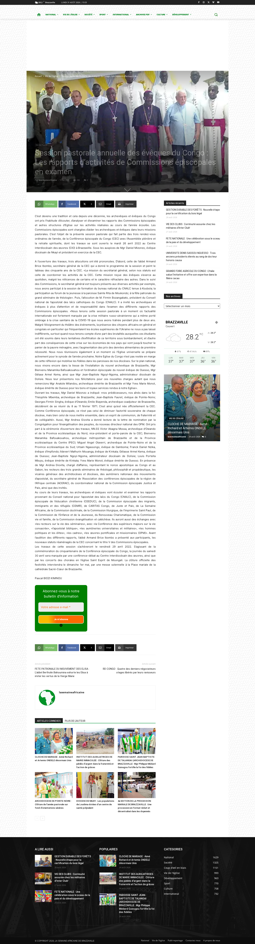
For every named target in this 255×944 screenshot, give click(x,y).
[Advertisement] (127, 44)
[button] (216, 14)
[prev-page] (37, 818)
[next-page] (42, 818)
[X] (209, 3)
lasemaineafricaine (48, 180)
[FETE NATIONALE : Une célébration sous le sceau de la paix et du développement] (43, 896)
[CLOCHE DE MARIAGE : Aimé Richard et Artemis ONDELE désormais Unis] (54, 741)
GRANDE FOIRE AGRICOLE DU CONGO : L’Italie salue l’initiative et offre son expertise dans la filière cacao (191, 275)
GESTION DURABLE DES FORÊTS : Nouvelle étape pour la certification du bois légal (193, 211)
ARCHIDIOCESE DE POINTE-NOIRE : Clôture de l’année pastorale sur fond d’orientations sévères (53, 804)
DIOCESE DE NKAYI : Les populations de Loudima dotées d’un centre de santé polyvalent (95, 804)
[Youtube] (218, 3)
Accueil (38, 76)
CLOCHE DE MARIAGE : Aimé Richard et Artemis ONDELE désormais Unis (134, 860)
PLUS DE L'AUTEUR (75, 720)
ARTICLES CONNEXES (49, 720)
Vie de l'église (51, 76)
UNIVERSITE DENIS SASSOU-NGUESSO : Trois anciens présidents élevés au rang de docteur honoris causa (191, 257)
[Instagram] (204, 3)
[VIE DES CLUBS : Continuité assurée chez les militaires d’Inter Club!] (43, 878)
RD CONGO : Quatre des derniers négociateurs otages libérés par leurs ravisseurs (129, 670)
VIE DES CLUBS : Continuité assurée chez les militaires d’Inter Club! (190, 226)
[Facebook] (199, 3)
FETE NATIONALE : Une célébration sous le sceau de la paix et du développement (193, 240)
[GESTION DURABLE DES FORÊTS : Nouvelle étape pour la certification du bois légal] (43, 861)
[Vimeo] (213, 3)
